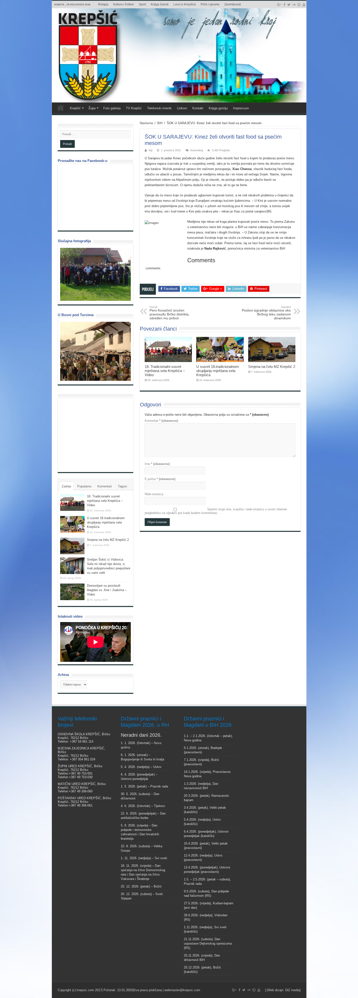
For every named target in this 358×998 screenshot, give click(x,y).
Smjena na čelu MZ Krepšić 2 (271, 366)
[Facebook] (284, 5)
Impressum (241, 108)
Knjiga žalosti (160, 4)
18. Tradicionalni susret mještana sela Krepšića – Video (165, 370)
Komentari (104, 486)
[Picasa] (299, 5)
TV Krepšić (134, 108)
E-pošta (160, 479)
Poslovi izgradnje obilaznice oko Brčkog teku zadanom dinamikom (266, 312)
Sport (142, 4)
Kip (150, 150)
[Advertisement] (96, 435)
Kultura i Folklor (123, 4)
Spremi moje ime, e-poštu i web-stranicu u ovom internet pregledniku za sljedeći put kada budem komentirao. (216, 511)
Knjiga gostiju (218, 108)
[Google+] (279, 5)
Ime (157, 464)
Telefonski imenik (159, 108)
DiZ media (292, 990)
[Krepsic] (179, 55)
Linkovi (182, 108)
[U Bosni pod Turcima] (95, 351)
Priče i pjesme (210, 4)
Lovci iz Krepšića (184, 4)
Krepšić (75, 108)
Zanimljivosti (232, 4)
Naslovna (146, 123)
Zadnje (66, 486)
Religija (103, 4)
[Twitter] (289, 5)
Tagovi (122, 486)
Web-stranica (154, 494)
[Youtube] (304, 5)
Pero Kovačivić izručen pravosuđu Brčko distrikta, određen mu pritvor (169, 312)
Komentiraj (196, 150)
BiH (159, 123)
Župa (91, 108)
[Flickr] (294, 5)
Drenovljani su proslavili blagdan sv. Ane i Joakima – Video (107, 590)
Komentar (161, 421)
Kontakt (197, 108)
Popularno (84, 486)
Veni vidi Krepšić (60, 107)
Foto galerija (112, 108)
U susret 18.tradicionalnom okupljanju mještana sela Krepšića (217, 370)
